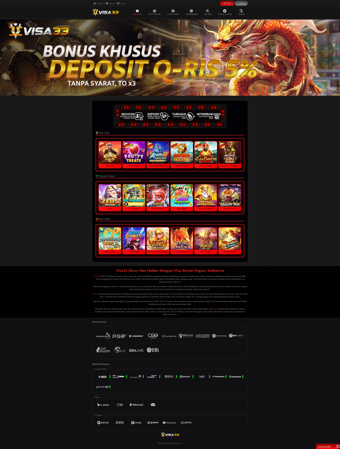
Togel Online (225, 14)
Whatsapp (99, 3)
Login (241, 3)
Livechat (123, 3)
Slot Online (154, 14)
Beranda (137, 14)
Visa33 (96, 276)
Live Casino (173, 14)
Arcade (208, 14)
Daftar (227, 3)
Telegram (111, 3)
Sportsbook (192, 14)
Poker (241, 14)
